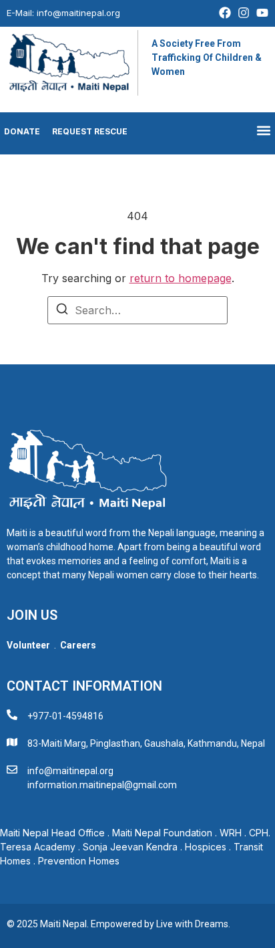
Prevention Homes (80, 860)
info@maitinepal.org (78, 12)
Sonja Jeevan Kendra (130, 846)
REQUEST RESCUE (89, 131)
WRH (231, 832)
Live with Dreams (192, 924)
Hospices (205, 846)
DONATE (20, 131)
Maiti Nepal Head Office (52, 832)
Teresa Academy (37, 846)
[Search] (62, 311)
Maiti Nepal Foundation (162, 832)
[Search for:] (137, 310)
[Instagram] (244, 13)
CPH (258, 832)
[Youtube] (262, 13)
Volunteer (28, 645)
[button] (264, 130)
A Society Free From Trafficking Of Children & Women (207, 57)
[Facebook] (225, 13)
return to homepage (180, 278)
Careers (78, 645)
